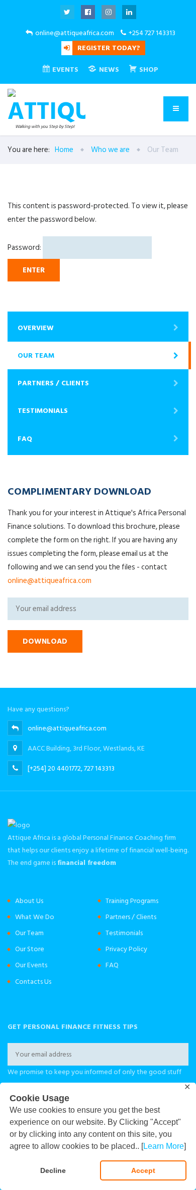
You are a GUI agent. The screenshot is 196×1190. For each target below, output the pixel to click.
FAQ (25, 438)
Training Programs (132, 901)
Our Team (36, 355)
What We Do (34, 917)
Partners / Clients (53, 383)
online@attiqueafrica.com (74, 33)
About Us (29, 901)
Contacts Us (33, 981)
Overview (36, 328)
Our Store (29, 949)
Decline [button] (53, 1170)
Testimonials (43, 410)
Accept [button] (143, 1170)
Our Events (31, 965)
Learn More (163, 1146)
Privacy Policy (126, 949)
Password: (25, 247)
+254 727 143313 (152, 33)
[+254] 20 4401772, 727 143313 (71, 768)
